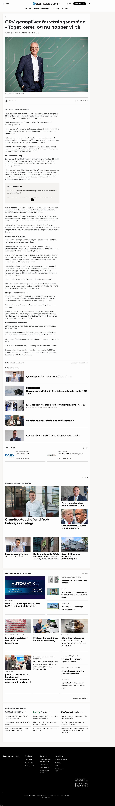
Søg (7, 3)
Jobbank (65, 8)
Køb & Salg (55, 8)
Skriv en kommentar (81, 363)
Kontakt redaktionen (61, 759)
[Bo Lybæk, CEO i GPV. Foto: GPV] (46, 64)
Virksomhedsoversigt (41, 8)
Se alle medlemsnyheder (80, 698)
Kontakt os (58, 762)
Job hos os (58, 766)
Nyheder (28, 8)
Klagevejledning (44, 767)
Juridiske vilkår (44, 764)
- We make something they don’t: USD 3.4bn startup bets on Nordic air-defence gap (74, 730)
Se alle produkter (30, 766)
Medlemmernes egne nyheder (18, 573)
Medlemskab (28, 759)
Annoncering (29, 762)
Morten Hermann (15, 101)
